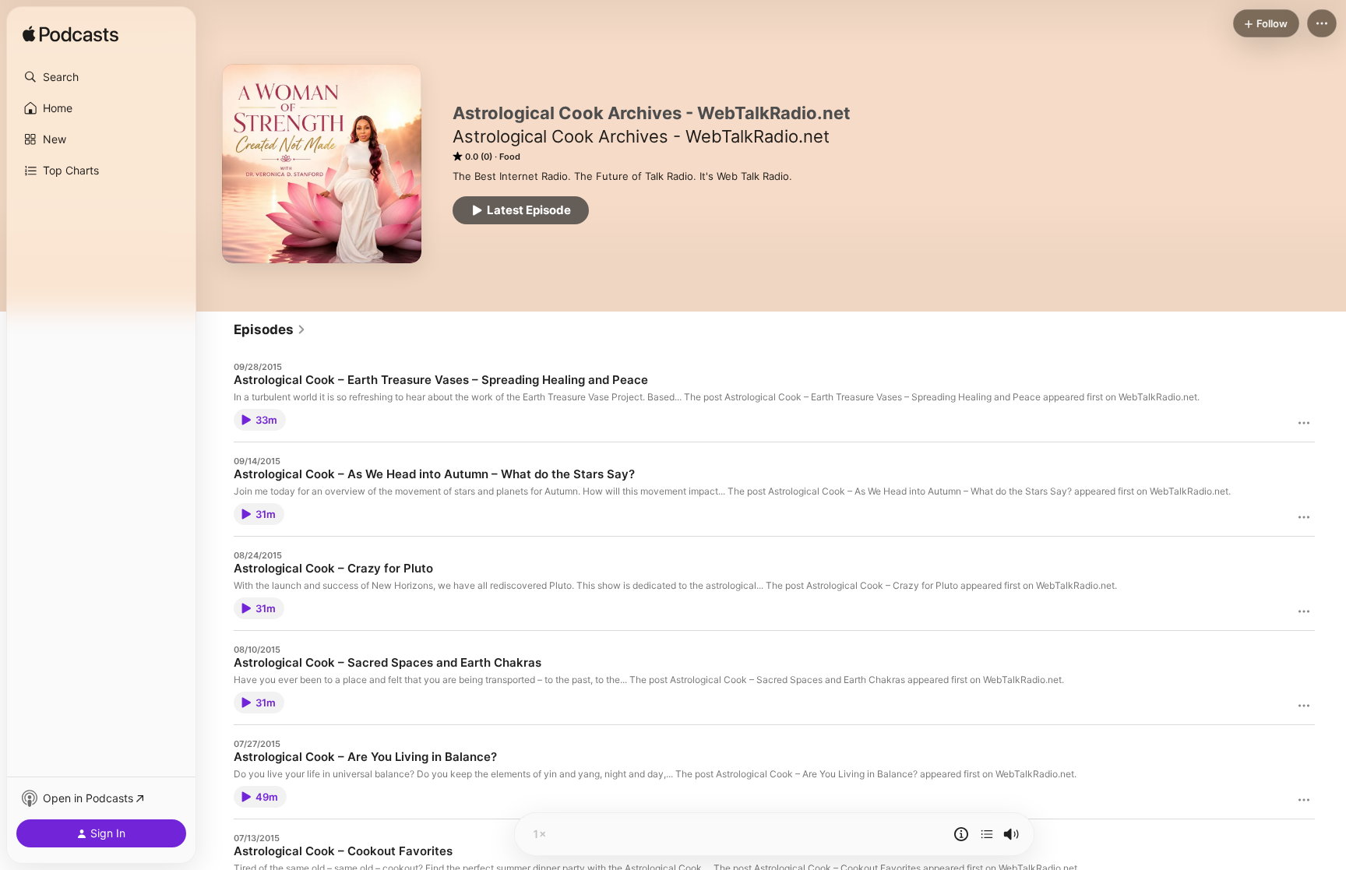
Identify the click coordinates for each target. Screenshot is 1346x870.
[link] (270, 329)
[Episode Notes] (961, 834)
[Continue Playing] (987, 834)
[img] (70, 35)
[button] (101, 77)
